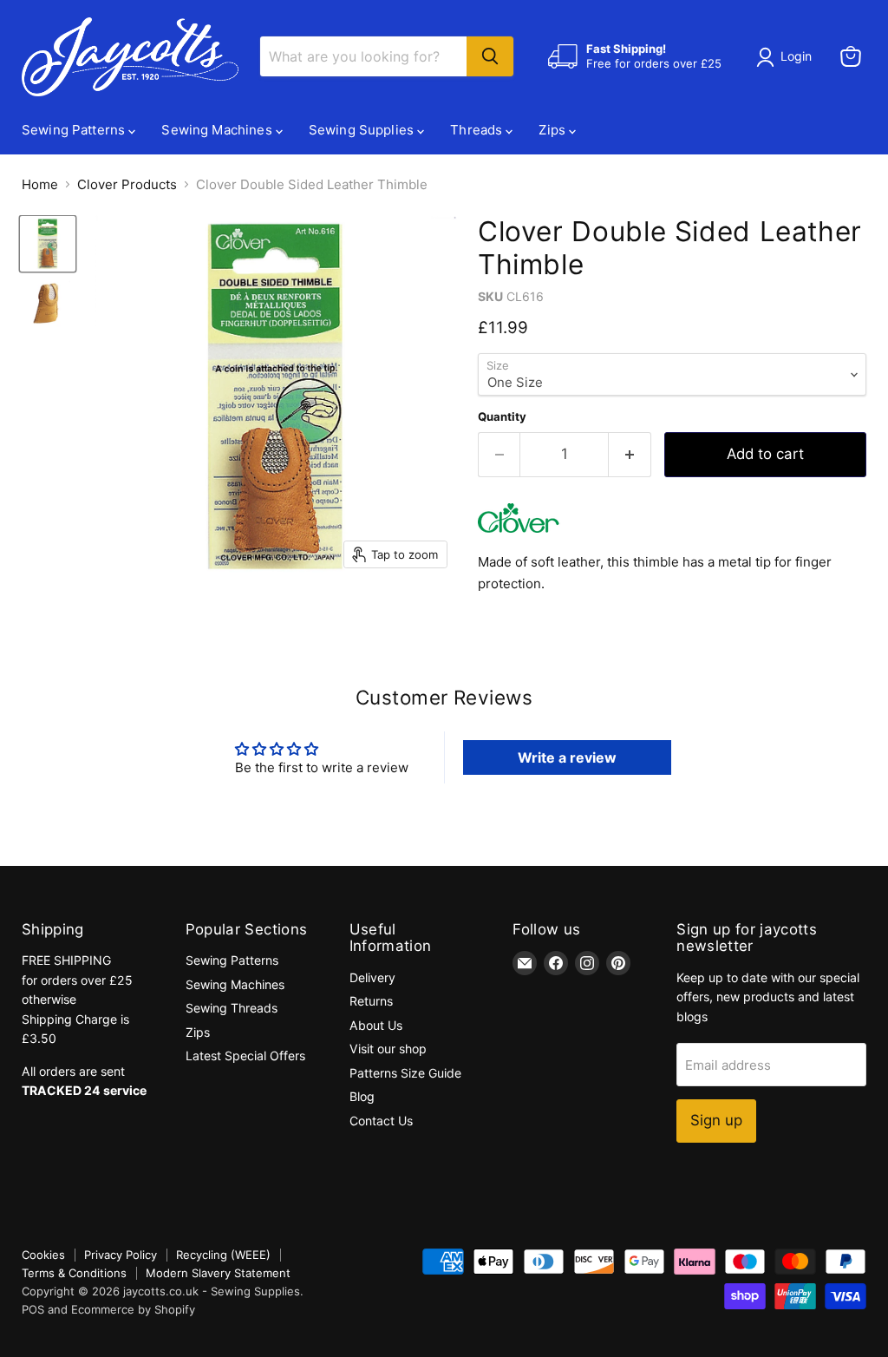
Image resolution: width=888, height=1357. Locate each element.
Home (40, 184)
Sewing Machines (218, 129)
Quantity (502, 416)
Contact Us (381, 1120)
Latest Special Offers (245, 1055)
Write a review (567, 757)
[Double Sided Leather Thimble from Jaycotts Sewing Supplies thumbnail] (47, 244)
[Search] (490, 56)
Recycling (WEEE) (223, 1255)
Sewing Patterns (75, 129)
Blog (362, 1096)
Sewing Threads (232, 1007)
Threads (478, 129)
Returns (371, 1000)
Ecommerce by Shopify (133, 1309)
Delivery (372, 977)
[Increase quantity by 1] (630, 454)
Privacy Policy (120, 1255)
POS (33, 1309)
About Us (375, 1025)
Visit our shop (388, 1048)
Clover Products (127, 184)
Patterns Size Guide (405, 1072)
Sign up (716, 1120)
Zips (554, 129)
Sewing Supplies (363, 129)
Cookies (43, 1255)
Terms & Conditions (74, 1273)
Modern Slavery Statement (218, 1273)
